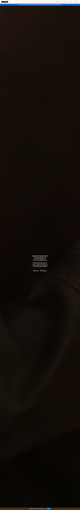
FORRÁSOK (65, 1)
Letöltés (48, 508)
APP (61, 1)
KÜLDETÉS (57, 1)
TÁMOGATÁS (76, 1)
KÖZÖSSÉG (71, 1)
